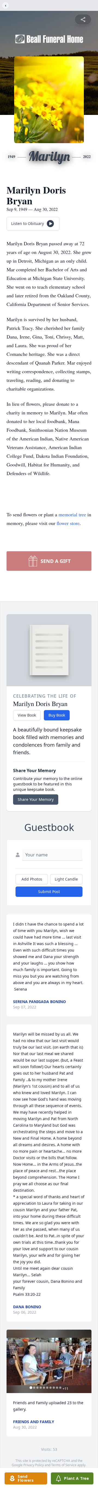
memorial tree (72, 514)
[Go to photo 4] (41, 1388)
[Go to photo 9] (57, 1388)
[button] (49, 1361)
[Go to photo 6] (47, 1388)
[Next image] (86, 1361)
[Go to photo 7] (51, 1388)
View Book (27, 715)
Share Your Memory (36, 799)
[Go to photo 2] (34, 1388)
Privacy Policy (33, 1465)
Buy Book (56, 715)
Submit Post (49, 891)
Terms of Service (63, 1465)
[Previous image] (12, 1361)
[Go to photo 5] (44, 1388)
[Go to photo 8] (54, 1388)
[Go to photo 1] (31, 1387)
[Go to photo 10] (60, 1388)
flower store (68, 523)
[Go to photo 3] (37, 1388)
